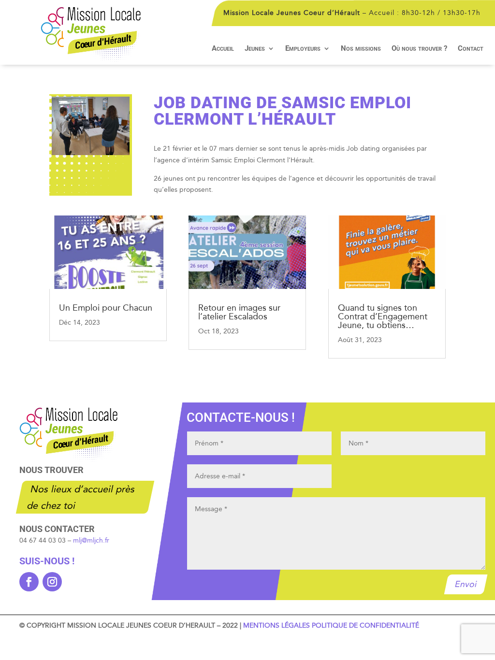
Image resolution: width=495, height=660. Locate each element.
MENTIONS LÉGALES (276, 625)
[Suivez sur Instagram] (52, 581)
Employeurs (302, 49)
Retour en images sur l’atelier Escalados (239, 312)
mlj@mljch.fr (91, 540)
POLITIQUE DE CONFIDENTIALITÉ (365, 625)
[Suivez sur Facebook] (29, 581)
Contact (470, 49)
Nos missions (361, 49)
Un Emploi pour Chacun (105, 307)
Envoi (465, 584)
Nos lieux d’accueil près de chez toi (81, 497)
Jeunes (255, 49)
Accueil (223, 49)
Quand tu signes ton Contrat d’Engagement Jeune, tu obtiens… (382, 316)
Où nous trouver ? (419, 49)
